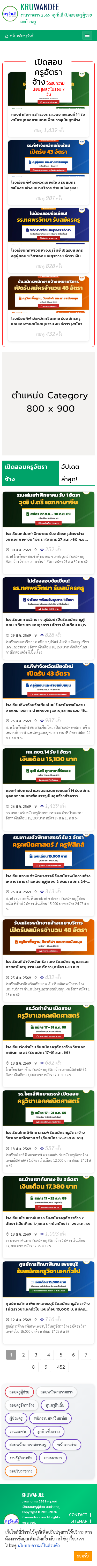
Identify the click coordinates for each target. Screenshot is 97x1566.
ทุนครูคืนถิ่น (55, 1405)
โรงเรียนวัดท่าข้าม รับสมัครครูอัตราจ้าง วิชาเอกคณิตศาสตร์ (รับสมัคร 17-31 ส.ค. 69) (46, 1049)
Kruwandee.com (34, 1517)
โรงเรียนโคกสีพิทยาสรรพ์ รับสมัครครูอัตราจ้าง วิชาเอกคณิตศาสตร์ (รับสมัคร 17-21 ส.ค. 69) (45, 1135)
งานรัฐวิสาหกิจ (21, 1457)
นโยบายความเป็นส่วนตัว (39, 1545)
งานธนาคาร (53, 1457)
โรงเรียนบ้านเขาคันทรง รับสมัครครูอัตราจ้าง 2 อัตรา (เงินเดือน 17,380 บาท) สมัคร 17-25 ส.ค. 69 (48, 1220)
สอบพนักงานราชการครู (28, 1444)
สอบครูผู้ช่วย (19, 1392)
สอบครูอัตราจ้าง (22, 1405)
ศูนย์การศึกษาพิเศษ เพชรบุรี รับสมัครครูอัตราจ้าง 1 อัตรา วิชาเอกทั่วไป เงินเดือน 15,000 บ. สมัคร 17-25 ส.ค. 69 (48, 1308)
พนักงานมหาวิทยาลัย (50, 1418)
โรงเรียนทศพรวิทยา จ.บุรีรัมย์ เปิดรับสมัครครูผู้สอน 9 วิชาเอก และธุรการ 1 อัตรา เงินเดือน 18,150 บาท (47, 255)
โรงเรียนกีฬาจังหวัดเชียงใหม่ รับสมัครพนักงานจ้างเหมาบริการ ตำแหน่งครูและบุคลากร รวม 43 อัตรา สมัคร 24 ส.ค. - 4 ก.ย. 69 (45, 190)
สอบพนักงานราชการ (57, 1392)
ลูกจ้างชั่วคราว (49, 1431)
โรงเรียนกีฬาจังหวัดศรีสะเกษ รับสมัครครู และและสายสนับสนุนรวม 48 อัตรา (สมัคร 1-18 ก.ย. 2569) (46, 323)
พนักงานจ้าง (67, 1444)
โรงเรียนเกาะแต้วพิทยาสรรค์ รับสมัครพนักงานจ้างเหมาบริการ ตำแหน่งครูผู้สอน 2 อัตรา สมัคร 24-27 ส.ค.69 (48, 881)
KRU (39, 7)
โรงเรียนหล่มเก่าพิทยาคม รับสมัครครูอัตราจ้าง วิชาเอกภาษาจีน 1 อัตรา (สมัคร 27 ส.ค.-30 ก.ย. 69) (46, 539)
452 (61, 1367)
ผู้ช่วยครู (16, 1418)
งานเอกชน (18, 1431)
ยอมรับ (83, 1556)
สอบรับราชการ (21, 1471)
